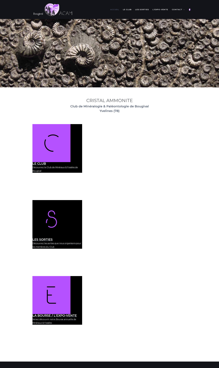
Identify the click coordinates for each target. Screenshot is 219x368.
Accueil (114, 9)
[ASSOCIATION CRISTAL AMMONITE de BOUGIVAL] (52, 9)
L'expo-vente (160, 9)
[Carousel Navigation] (109, 84)
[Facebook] (189, 9)
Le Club (127, 9)
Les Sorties (142, 9)
